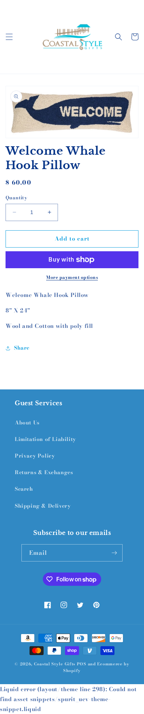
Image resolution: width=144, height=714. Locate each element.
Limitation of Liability (45, 439)
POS (81, 664)
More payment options (72, 277)
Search (24, 489)
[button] (9, 37)
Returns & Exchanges (44, 472)
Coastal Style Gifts (54, 664)
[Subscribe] (114, 552)
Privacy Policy (35, 456)
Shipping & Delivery (43, 506)
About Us (27, 423)
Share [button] (22, 348)
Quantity (16, 197)
